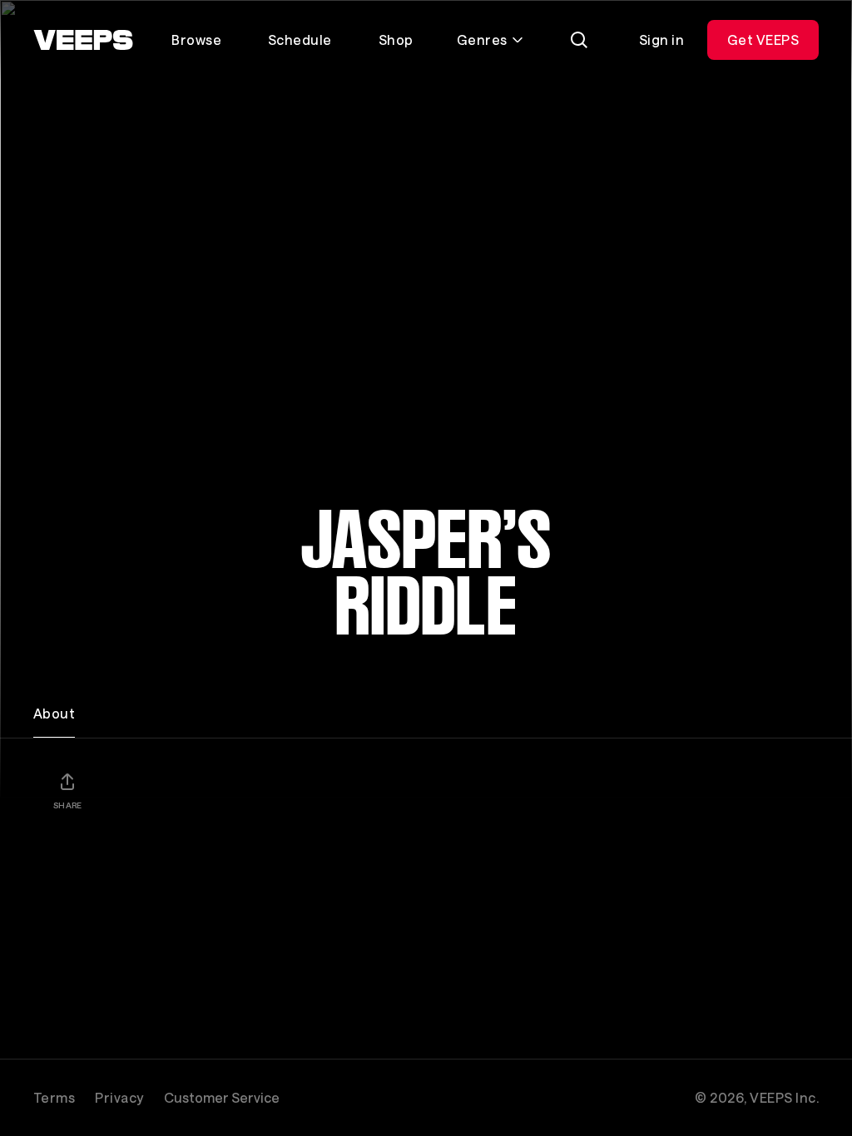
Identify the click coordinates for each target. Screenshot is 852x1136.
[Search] (579, 40)
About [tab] (54, 713)
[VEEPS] (83, 40)
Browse (196, 39)
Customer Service (222, 1097)
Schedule (300, 39)
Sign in (661, 39)
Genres (482, 39)
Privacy (119, 1097)
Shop (396, 39)
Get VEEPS (763, 39)
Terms (54, 1097)
